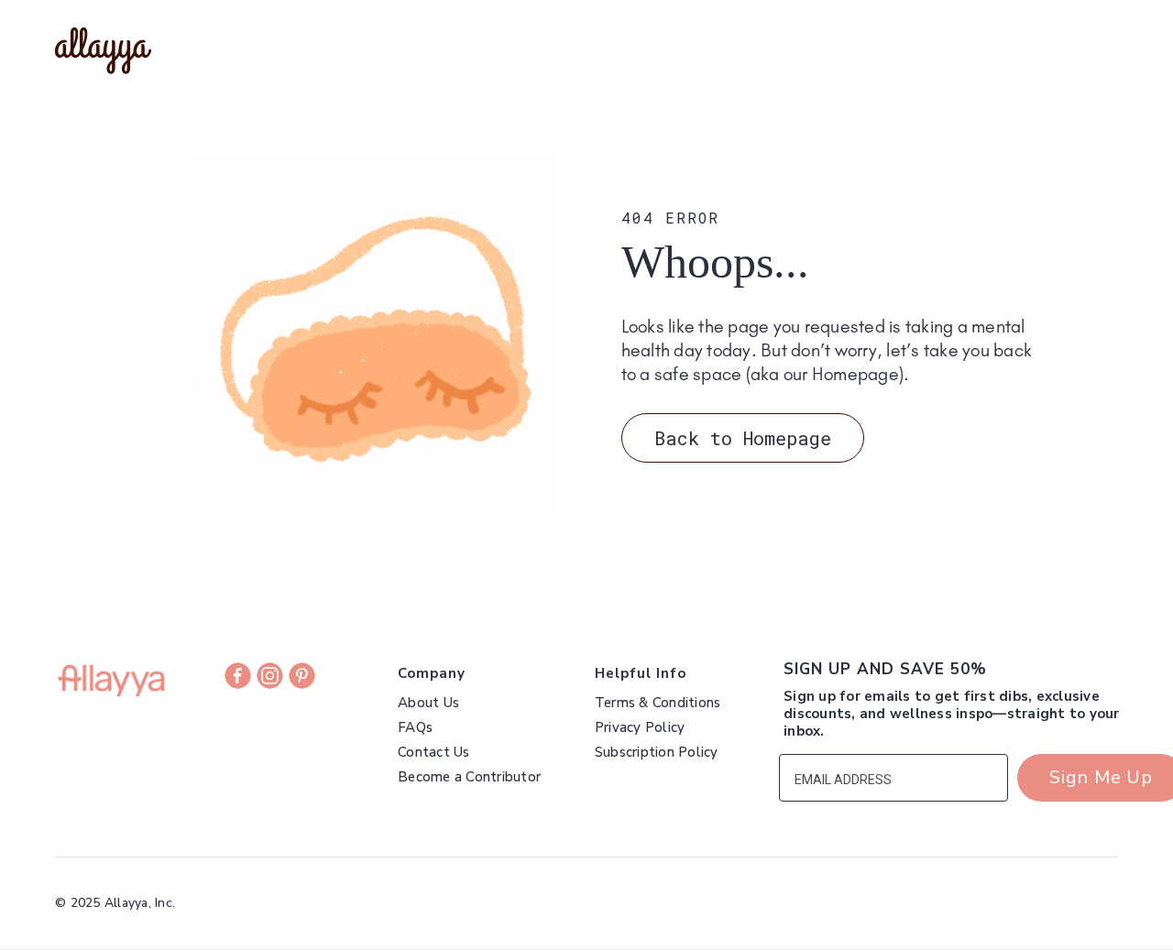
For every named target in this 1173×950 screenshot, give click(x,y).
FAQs (415, 728)
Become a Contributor (469, 777)
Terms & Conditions (658, 703)
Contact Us (434, 752)
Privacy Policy (640, 728)
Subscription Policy (656, 752)
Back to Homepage (742, 438)
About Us (428, 703)
